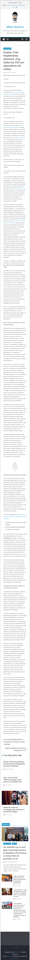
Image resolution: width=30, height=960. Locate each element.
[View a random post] (26, 39)
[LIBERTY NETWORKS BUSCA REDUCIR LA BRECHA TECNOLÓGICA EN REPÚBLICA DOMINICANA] (7, 880)
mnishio (14, 72)
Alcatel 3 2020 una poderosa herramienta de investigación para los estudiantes (14, 764)
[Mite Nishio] (4, 39)
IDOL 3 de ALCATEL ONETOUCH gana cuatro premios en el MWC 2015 (12, 780)
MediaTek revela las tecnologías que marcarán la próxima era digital (13, 809)
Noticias (14, 843)
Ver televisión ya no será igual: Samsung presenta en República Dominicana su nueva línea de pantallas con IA (14, 853)
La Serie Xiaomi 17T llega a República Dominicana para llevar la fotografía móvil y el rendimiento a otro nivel (20, 893)
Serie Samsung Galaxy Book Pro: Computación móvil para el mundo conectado (14, 742)
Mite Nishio (15, 27)
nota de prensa (7, 48)
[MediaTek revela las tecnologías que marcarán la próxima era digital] (15, 792)
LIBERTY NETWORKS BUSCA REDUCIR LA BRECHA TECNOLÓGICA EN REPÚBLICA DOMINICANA (19, 879)
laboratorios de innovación (19, 189)
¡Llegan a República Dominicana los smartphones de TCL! (15, 749)
